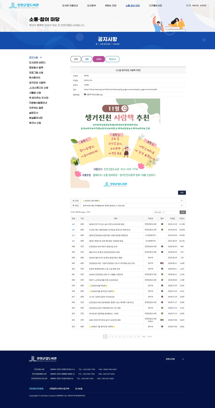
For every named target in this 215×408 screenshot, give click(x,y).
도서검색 (91, 5)
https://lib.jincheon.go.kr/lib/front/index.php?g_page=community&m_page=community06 (120, 89)
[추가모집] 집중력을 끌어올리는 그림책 (103, 313)
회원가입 (195, 5)
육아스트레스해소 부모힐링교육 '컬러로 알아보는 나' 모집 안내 (103, 205)
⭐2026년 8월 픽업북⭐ (98, 285)
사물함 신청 (35, 93)
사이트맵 (203, 5)
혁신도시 (112, 59)
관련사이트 (170, 359)
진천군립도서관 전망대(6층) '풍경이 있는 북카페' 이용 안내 (111, 302)
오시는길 (78, 389)
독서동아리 (34, 78)
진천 (87, 59)
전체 (75, 59)
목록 (182, 192)
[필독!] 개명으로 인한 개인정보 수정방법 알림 (106, 241)
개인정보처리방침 (36, 389)
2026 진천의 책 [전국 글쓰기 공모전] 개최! (105, 320)
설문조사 (33, 113)
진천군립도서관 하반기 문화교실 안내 (103, 246)
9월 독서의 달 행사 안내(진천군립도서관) (104, 252)
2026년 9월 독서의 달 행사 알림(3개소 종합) (105, 257)
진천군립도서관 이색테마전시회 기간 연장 (105, 308)
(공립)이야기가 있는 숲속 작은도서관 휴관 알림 (106, 224)
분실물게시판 (36, 118)
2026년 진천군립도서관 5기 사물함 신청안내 (106, 274)
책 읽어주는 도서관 (38, 98)
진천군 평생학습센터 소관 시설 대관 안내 (104, 268)
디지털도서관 (155, 5)
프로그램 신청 (36, 73)
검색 (182, 212)
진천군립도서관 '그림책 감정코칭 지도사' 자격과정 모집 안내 (112, 263)
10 (139, 336)
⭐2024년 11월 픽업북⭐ (91, 201)
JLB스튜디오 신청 (38, 88)
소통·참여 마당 (133, 5)
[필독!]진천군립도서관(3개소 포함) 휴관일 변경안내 (108, 235)
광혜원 (98, 59)
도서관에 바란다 (37, 62)
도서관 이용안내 (70, 5)
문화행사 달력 (36, 67)
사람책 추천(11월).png (94, 94)
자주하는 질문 (36, 108)
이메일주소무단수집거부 (59, 389)
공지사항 (33, 57)
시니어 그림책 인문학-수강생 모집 (102, 296)
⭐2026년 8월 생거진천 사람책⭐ (102, 291)
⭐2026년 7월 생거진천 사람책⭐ (102, 326)
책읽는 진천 (110, 5)
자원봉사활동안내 (38, 103)
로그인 (188, 5)
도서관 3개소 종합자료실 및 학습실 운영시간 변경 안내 (109, 229)
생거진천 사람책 (37, 83)
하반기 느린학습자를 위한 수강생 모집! (103, 280)
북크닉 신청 (35, 123)
